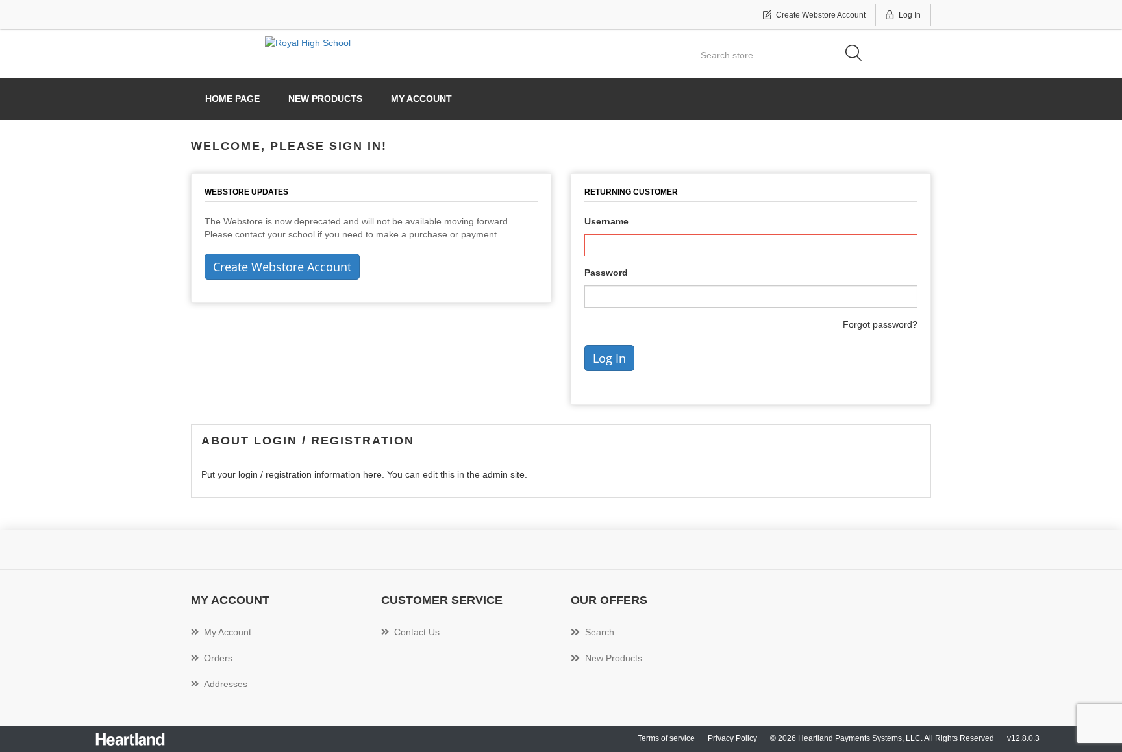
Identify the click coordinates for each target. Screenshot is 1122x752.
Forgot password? (880, 324)
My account (421, 98)
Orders (218, 658)
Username (606, 221)
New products (325, 98)
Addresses (225, 684)
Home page (232, 98)
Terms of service (666, 738)
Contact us (417, 632)
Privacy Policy (732, 738)
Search (599, 632)
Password (606, 272)
